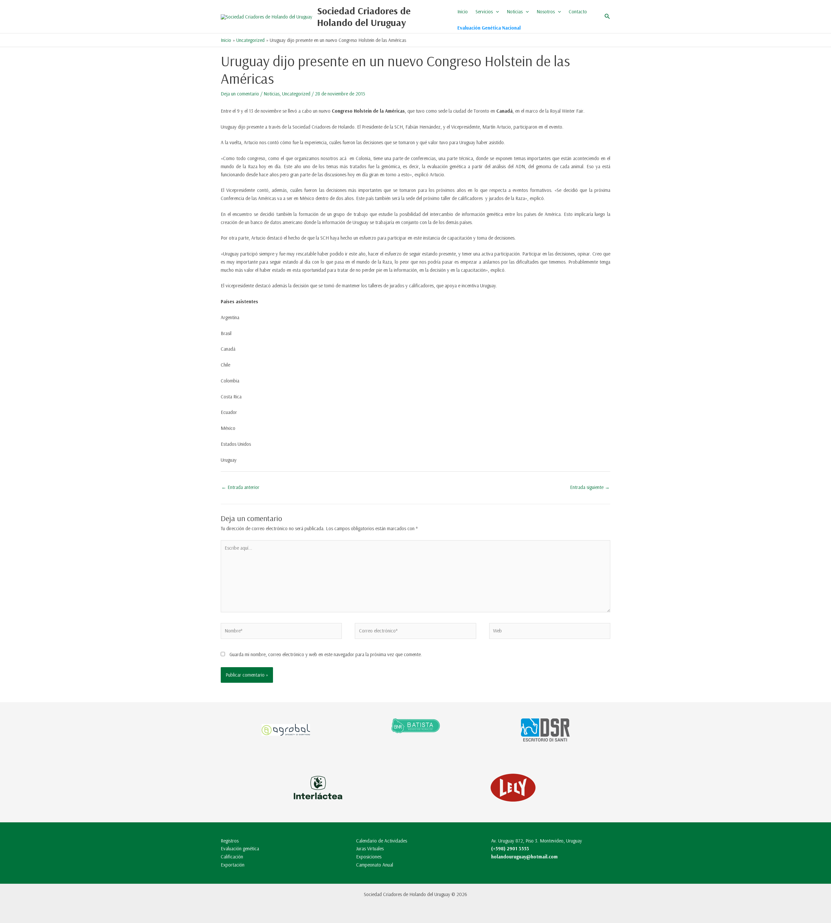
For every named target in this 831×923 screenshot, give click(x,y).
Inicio (462, 11)
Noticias (515, 11)
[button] (496, 11)
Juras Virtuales (370, 848)
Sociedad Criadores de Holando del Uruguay (364, 17)
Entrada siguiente (590, 487)
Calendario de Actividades (381, 841)
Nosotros (546, 11)
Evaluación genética (240, 848)
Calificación (232, 857)
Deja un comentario (240, 94)
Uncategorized (296, 94)
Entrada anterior (240, 487)
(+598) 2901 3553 (510, 848)
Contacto (578, 11)
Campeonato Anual (374, 865)
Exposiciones (368, 857)
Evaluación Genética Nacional (489, 28)
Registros (230, 841)
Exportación (232, 865)
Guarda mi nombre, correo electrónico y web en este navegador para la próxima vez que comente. (325, 654)
